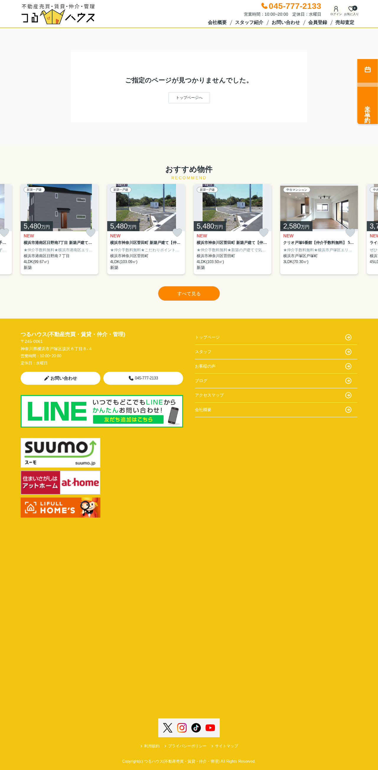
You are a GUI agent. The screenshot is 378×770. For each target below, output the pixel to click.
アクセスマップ (209, 395)
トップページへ (189, 97)
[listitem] (59, 229)
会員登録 (317, 22)
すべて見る (189, 293)
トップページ (207, 337)
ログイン (336, 14)
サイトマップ (226, 746)
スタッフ (203, 351)
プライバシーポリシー (187, 746)
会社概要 (217, 22)
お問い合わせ (286, 22)
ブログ (201, 380)
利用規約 (151, 746)
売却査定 (344, 22)
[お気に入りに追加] (90, 232)
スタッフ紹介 (249, 22)
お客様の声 (205, 366)
